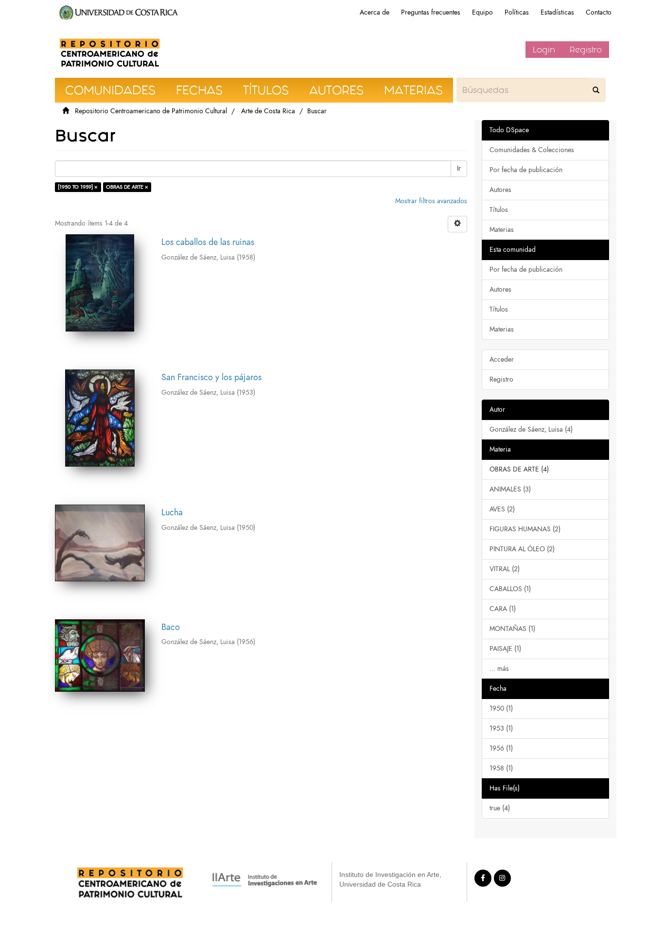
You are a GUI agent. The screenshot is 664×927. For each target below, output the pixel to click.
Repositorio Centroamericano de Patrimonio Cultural (151, 111)
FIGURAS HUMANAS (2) (524, 529)
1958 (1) (501, 768)
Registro (586, 49)
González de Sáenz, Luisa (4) (531, 429)
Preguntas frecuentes (430, 12)
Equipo (482, 12)
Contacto (599, 12)
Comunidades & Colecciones (531, 150)
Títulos (498, 209)
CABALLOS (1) (510, 589)
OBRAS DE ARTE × (127, 187)
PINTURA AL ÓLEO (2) (522, 549)
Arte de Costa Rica (268, 111)
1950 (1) (501, 708)
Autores (500, 189)
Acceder (501, 359)
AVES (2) (502, 509)
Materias (501, 229)
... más (499, 668)
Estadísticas (557, 12)
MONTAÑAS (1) (512, 628)
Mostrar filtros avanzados (431, 201)
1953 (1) (501, 728)
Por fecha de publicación (525, 170)
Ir (459, 168)
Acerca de (374, 12)
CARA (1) (502, 608)
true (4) (499, 808)
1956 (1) (501, 748)
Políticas (517, 12)
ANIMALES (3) (510, 489)
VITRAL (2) (504, 569)
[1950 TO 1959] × (78, 187)
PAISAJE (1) (505, 648)
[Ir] (596, 90)
